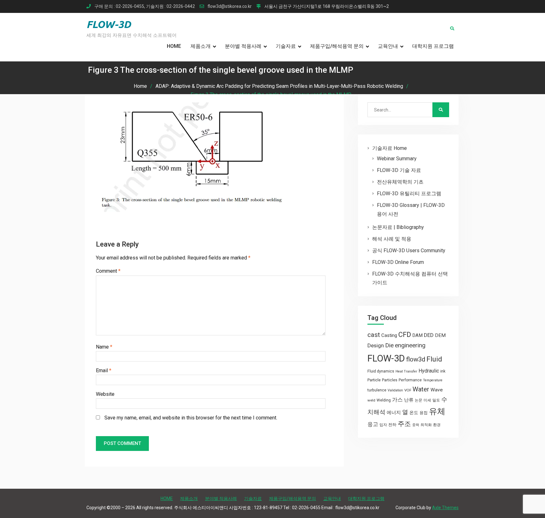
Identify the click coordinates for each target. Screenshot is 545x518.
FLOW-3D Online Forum (398, 262)
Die (389, 345)
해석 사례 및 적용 (391, 239)
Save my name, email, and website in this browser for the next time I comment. (190, 418)
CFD (404, 334)
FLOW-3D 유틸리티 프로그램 (409, 193)
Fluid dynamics (380, 371)
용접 (423, 412)
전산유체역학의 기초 (400, 182)
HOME (174, 46)
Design (375, 345)
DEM (440, 335)
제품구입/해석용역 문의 (337, 46)
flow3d (415, 359)
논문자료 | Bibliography (398, 227)
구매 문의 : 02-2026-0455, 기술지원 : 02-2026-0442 (144, 6)
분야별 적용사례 (243, 46)
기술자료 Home (389, 148)
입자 (383, 425)
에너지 (394, 412)
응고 (372, 424)
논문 (418, 400)
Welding (384, 400)
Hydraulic (429, 371)
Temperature (432, 380)
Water (421, 389)
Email (103, 370)
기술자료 (286, 46)
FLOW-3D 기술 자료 (399, 170)
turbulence (376, 390)
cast (373, 335)
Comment (108, 271)
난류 (408, 400)
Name (104, 347)
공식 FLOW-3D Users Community (408, 250)
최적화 (426, 425)
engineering (410, 345)
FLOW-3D (108, 24)
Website (105, 394)
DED (429, 335)
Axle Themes (445, 507)
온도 (413, 412)
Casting (389, 335)
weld (371, 400)
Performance (410, 380)
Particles (389, 380)
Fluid (434, 359)
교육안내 (388, 46)
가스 (397, 400)
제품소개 (200, 46)
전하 (392, 424)
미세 (427, 400)
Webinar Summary (397, 159)
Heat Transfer (406, 371)
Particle (374, 380)
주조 (404, 424)
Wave (437, 390)
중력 (415, 425)
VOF (407, 390)
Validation (395, 390)
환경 (437, 425)
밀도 (436, 400)
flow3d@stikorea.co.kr (230, 6)
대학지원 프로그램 (433, 46)
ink (442, 371)
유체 (437, 411)
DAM (417, 335)
